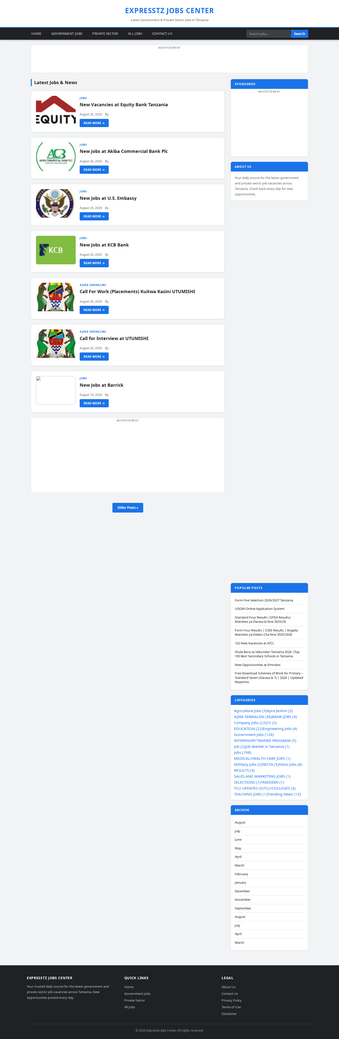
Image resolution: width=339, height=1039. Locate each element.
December (242, 891)
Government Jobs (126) (254, 734)
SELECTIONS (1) (247, 782)
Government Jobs (67, 33)
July (237, 831)
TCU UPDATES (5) (249, 788)
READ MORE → (94, 123)
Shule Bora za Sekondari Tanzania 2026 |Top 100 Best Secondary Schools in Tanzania (267, 654)
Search (299, 34)
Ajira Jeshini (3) (280, 710)
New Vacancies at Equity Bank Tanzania (124, 104)
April (238, 857)
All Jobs (135, 33)
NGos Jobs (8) (290, 764)
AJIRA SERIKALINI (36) (253, 716)
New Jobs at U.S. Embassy (108, 198)
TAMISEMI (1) (272, 782)
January (240, 882)
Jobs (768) (242, 752)
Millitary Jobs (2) (248, 764)
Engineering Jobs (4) (280, 728)
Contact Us (162, 33)
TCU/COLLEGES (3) (280, 788)
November (243, 900)
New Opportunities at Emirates (257, 665)
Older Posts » (127, 507)
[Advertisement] (169, 61)
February (241, 874)
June (238, 839)
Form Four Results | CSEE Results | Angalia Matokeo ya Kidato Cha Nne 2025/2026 (266, 632)
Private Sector (105, 33)
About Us (229, 987)
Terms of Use (231, 1007)
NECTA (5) (270, 764)
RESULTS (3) (244, 770)
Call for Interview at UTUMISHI (114, 338)
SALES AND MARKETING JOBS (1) (262, 776)
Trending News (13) (284, 794)
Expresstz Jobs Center (169, 10)
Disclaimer (229, 1013)
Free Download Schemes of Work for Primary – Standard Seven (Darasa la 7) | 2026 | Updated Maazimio (269, 677)
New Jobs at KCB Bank (104, 245)
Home (36, 33)
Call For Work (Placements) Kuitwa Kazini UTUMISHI (137, 291)
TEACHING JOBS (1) (250, 794)
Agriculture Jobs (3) (250, 710)
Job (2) (239, 746)
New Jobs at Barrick (101, 385)
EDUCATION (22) (248, 728)
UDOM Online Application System (259, 609)
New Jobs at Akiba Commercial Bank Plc (124, 151)
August (240, 822)
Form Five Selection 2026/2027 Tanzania (264, 600)
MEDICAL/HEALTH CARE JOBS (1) (262, 758)
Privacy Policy (232, 1000)
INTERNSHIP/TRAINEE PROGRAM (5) (265, 740)
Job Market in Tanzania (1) (267, 746)
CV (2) (272, 722)
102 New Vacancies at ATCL (254, 643)
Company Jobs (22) (250, 722)
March (239, 865)
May (238, 848)
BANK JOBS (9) (284, 716)
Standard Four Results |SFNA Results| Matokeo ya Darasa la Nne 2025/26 (263, 619)
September (243, 908)
